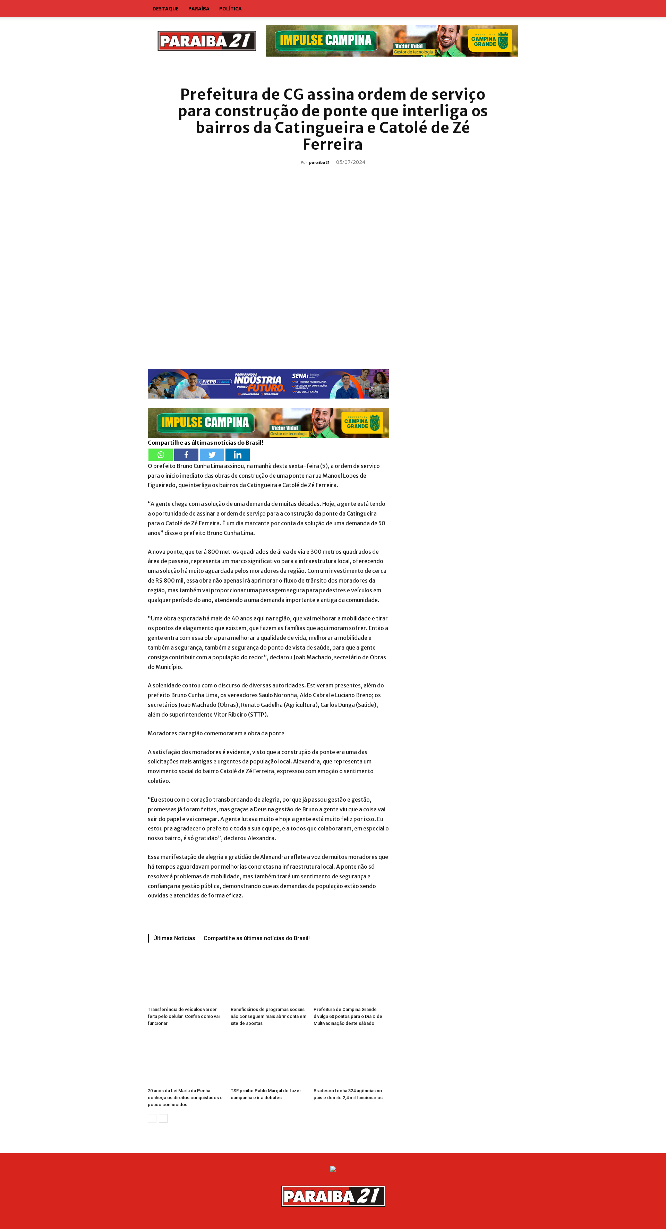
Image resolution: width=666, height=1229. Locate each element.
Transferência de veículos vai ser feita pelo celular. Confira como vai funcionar (184, 1016)
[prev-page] (152, 1118)
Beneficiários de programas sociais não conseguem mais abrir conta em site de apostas (268, 1016)
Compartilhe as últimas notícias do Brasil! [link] (205, 442)
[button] (510, 9)
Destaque (166, 8)
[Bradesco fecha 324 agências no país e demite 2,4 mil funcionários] (351, 1059)
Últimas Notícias (174, 938)
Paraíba (199, 8)
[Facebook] (186, 455)
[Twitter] (212, 455)
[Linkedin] (237, 455)
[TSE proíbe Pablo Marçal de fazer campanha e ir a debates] (268, 1059)
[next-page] (163, 1118)
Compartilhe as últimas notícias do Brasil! (257, 938)
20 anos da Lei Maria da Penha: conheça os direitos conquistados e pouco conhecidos (185, 1097)
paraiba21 (319, 162)
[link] (333, 71)
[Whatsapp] (160, 455)
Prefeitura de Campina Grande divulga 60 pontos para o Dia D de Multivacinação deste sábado (348, 1016)
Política (230, 8)
